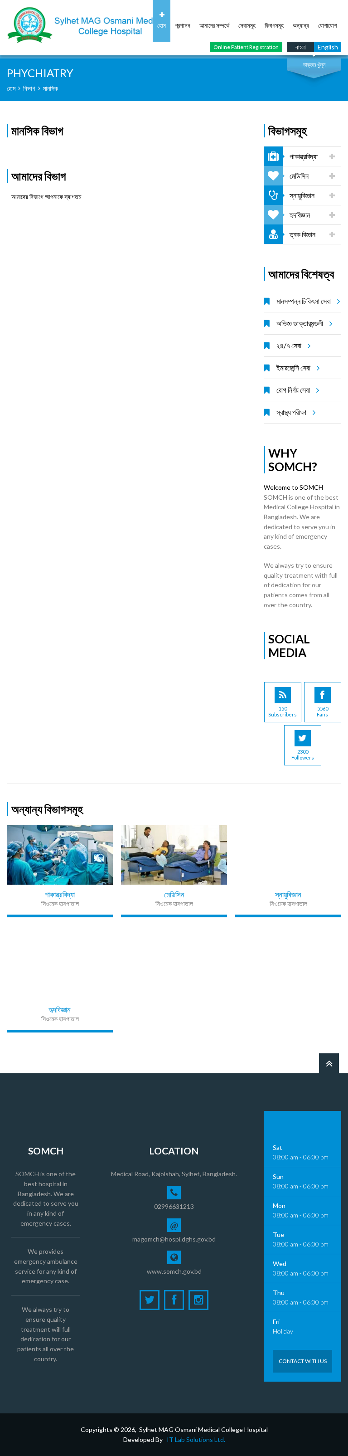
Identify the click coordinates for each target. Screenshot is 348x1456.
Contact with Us (303, 1361)
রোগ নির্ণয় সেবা (293, 389)
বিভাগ (29, 88)
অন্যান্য (301, 25)
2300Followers (302, 754)
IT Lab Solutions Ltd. (196, 1439)
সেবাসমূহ (247, 25)
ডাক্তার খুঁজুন (314, 64)
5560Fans (322, 711)
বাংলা (300, 47)
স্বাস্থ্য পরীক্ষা (291, 412)
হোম (161, 25)
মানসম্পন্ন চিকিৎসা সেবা (303, 301)
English (328, 47)
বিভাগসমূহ (274, 25)
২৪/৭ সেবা (288, 345)
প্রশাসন (182, 25)
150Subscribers (282, 711)
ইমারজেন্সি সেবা (293, 367)
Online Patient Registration (246, 47)
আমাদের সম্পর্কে (214, 25)
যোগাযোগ (327, 25)
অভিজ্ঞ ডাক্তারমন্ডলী (299, 323)
